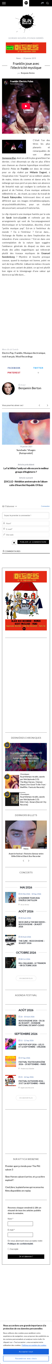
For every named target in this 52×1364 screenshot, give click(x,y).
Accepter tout (26, 1352)
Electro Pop (8, 353)
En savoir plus (26, 978)
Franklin (18, 353)
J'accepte (13, 1249)
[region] (26, 1342)
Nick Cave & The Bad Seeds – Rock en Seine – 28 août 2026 (32, 924)
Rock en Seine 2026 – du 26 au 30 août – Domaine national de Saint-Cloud (32, 1022)
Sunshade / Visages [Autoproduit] (26, 451)
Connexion (45, 506)
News (18, 58)
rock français (8, 356)
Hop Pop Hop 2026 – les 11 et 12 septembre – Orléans (32, 1045)
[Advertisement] (26, 313)
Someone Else (9, 158)
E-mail (11, 1230)
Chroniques (26, 750)
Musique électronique (34, 353)
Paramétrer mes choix (26, 1358)
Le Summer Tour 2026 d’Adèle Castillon (29, 899)
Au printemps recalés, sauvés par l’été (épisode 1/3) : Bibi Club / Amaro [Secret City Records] (33, 800)
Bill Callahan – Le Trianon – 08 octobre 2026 (32, 964)
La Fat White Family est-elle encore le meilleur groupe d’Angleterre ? (26, 468)
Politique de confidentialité (20, 1244)
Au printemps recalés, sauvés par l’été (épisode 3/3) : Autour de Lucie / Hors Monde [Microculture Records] (26, 757)
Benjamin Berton (28, 73)
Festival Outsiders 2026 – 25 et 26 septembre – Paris (32, 1082)
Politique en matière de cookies (34, 1345)
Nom (10, 1219)
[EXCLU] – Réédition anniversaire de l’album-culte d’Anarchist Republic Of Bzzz (26, 481)
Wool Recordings (24, 356)
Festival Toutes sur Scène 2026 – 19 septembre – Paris (32, 1063)
